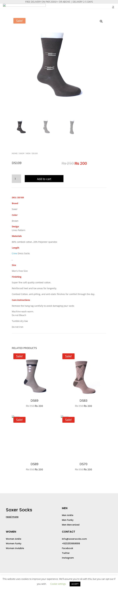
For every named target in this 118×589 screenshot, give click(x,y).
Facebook (67, 548)
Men (28, 153)
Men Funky (67, 520)
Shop (21, 153)
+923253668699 (71, 543)
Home (15, 153)
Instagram (68, 557)
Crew (14, 253)
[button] (101, 21)
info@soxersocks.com (74, 538)
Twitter (66, 553)
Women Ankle (13, 538)
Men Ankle (67, 515)
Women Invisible (15, 548)
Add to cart (44, 179)
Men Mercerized (70, 524)
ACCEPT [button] (75, 584)
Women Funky (13, 543)
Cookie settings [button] (58, 583)
